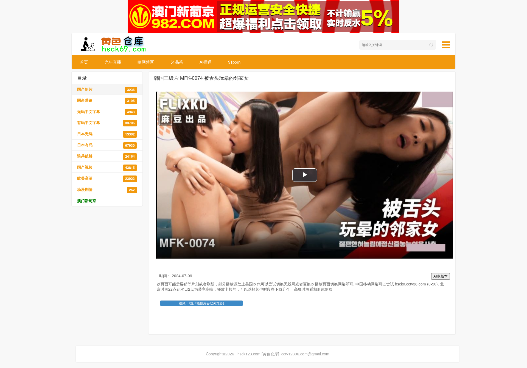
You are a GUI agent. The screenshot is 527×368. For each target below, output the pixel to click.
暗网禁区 (146, 62)
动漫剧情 (106, 189)
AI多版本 (440, 276)
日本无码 (106, 134)
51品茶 (176, 62)
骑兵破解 (106, 156)
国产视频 (106, 167)
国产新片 (106, 89)
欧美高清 (106, 178)
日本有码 (106, 145)
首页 (84, 62)
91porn (234, 62)
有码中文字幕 (106, 122)
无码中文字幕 (106, 111)
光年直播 (113, 62)
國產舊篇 (106, 100)
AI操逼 (206, 62)
